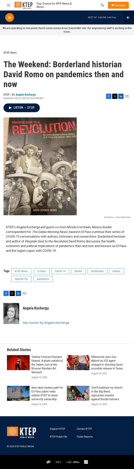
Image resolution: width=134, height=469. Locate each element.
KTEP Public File (58, 436)
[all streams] (129, 17)
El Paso (42, 271)
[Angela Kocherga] (11, 313)
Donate (119, 5)
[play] (9, 18)
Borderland (97, 271)
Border (78, 271)
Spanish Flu (21, 278)
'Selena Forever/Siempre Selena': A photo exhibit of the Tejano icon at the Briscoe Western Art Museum (47, 364)
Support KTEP (57, 429)
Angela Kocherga (26, 94)
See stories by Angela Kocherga (46, 322)
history (116, 271)
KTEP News (10, 52)
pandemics (43, 278)
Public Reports (85, 436)
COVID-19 (60, 271)
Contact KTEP (84, 429)
